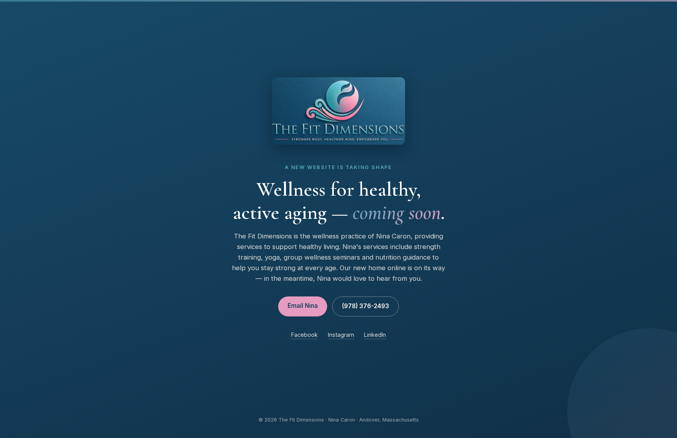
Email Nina (303, 305)
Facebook (304, 334)
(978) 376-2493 (365, 306)
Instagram (341, 334)
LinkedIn (375, 334)
